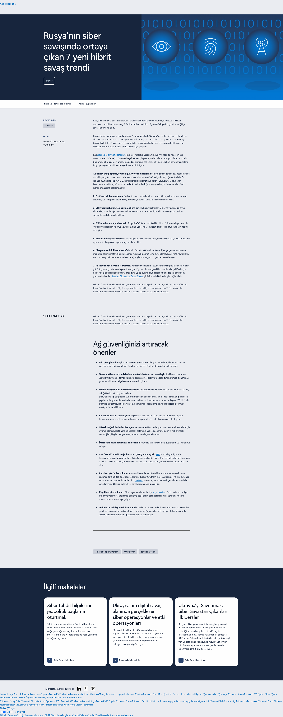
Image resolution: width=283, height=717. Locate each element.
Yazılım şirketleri (7, 704)
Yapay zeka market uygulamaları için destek (188, 701)
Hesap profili (121, 693)
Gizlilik (48, 715)
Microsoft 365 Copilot (105, 701)
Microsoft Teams (124, 701)
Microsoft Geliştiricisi (142, 701)
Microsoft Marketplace (247, 701)
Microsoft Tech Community (223, 701)
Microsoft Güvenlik (30, 701)
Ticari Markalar (103, 715)
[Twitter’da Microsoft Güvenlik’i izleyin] (86, 688)
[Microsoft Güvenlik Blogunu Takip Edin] (93, 688)
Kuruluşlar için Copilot (10, 693)
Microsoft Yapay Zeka (10, 701)
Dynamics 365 (52, 701)
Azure (42, 701)
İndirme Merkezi (135, 693)
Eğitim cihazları (210, 693)
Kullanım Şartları (87, 715)
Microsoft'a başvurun (34, 715)
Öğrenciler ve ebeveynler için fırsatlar (43, 697)
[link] (57, 105)
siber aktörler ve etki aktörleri (111, 154)
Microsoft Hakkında (54, 704)
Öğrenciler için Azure (72, 697)
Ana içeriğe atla (8, 3)
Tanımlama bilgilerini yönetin (65, 715)
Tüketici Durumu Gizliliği (11, 715)
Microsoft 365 (54, 693)
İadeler (169, 693)
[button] (49, 81)
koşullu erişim (159, 492)
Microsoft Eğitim (194, 693)
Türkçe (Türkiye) (7, 708)
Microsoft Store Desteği (154, 693)
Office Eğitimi (271, 693)
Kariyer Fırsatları (36, 704)
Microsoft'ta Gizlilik (73, 704)
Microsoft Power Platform (270, 701)
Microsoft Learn (159, 701)
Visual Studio (22, 704)
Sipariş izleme (179, 693)
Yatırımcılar (87, 704)
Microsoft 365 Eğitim (254, 693)
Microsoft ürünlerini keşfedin (75, 693)
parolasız (138, 480)
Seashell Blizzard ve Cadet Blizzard (128, 276)
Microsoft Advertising (84, 701)
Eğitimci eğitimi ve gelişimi (12, 697)
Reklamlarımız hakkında (121, 715)
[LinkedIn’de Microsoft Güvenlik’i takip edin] (79, 688)
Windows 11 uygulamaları (102, 693)
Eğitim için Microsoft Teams (230, 693)
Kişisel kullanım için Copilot (34, 693)
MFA (158, 454)
